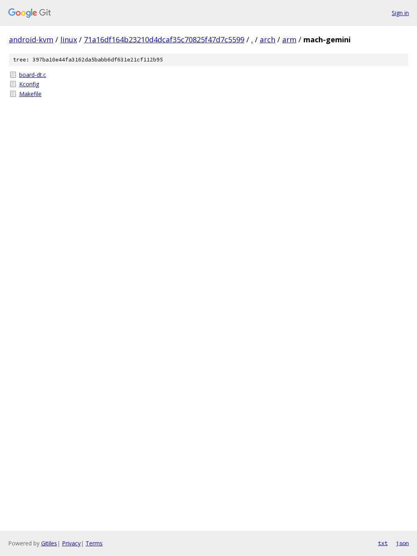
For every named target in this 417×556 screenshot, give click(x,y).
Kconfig (29, 84)
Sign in (400, 13)
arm (289, 39)
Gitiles (49, 543)
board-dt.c (32, 75)
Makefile (30, 94)
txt (383, 543)
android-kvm (31, 39)
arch (267, 39)
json (402, 543)
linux (68, 39)
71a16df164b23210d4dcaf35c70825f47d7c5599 (164, 39)
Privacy (71, 543)
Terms (94, 543)
